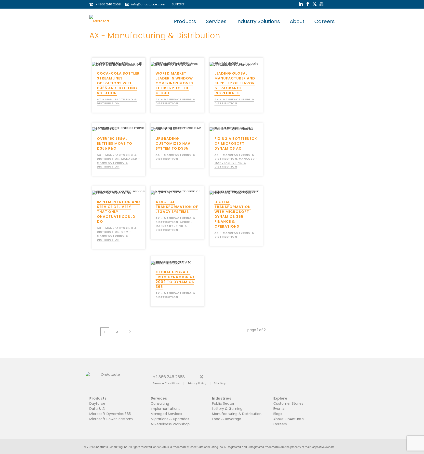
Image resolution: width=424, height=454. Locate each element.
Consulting (160, 403)
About (297, 21)
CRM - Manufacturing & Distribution (114, 236)
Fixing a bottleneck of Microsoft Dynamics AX (235, 143)
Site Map (220, 383)
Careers (324, 21)
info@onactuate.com (148, 4)
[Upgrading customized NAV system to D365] (186, 127)
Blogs (277, 413)
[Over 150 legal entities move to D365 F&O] (127, 127)
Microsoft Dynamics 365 (110, 413)
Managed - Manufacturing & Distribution (118, 163)
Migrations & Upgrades (170, 418)
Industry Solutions (258, 21)
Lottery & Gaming (227, 408)
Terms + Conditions (166, 383)
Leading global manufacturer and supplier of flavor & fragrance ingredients (234, 83)
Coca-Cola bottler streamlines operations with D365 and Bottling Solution (118, 83)
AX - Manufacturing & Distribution (117, 101)
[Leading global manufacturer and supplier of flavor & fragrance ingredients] (244, 61)
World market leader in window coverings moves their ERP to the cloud (174, 83)
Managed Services (166, 413)
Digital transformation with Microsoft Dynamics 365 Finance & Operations (232, 214)
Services (216, 21)
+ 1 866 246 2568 (169, 376)
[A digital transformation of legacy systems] (186, 190)
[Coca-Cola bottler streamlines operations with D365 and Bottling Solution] (127, 61)
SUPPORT (177, 4)
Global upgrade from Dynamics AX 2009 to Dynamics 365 (175, 279)
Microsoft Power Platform (111, 418)
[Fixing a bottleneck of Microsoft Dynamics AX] (244, 127)
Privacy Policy (197, 383)
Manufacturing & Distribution (237, 413)
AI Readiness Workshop (170, 424)
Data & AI (97, 408)
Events (279, 408)
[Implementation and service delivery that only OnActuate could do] (127, 190)
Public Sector (223, 403)
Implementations (165, 408)
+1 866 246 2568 (108, 4)
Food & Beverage (226, 418)
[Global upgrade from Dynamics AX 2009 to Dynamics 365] (186, 260)
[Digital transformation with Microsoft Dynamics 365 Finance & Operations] (244, 190)
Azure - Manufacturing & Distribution (174, 226)
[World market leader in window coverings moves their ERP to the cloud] (186, 61)
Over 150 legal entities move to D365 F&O (114, 143)
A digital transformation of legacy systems (177, 206)
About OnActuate (288, 418)
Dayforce (97, 403)
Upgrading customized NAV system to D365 (173, 143)
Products (185, 21)
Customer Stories (288, 403)
